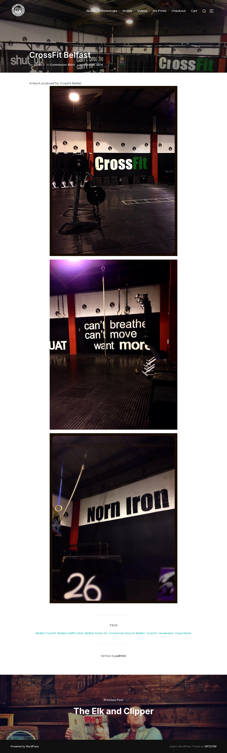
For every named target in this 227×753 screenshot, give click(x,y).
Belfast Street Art (96, 633)
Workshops (109, 11)
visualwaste (165, 633)
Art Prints (159, 11)
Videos (142, 11)
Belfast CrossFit (46, 633)
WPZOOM (210, 746)
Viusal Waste (183, 633)
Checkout (179, 11)
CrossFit (151, 633)
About (90, 11)
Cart (194, 11)
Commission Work (62, 64)
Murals (127, 11)
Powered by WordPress (25, 746)
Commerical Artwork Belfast (127, 633)
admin (38, 64)
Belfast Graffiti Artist (70, 633)
